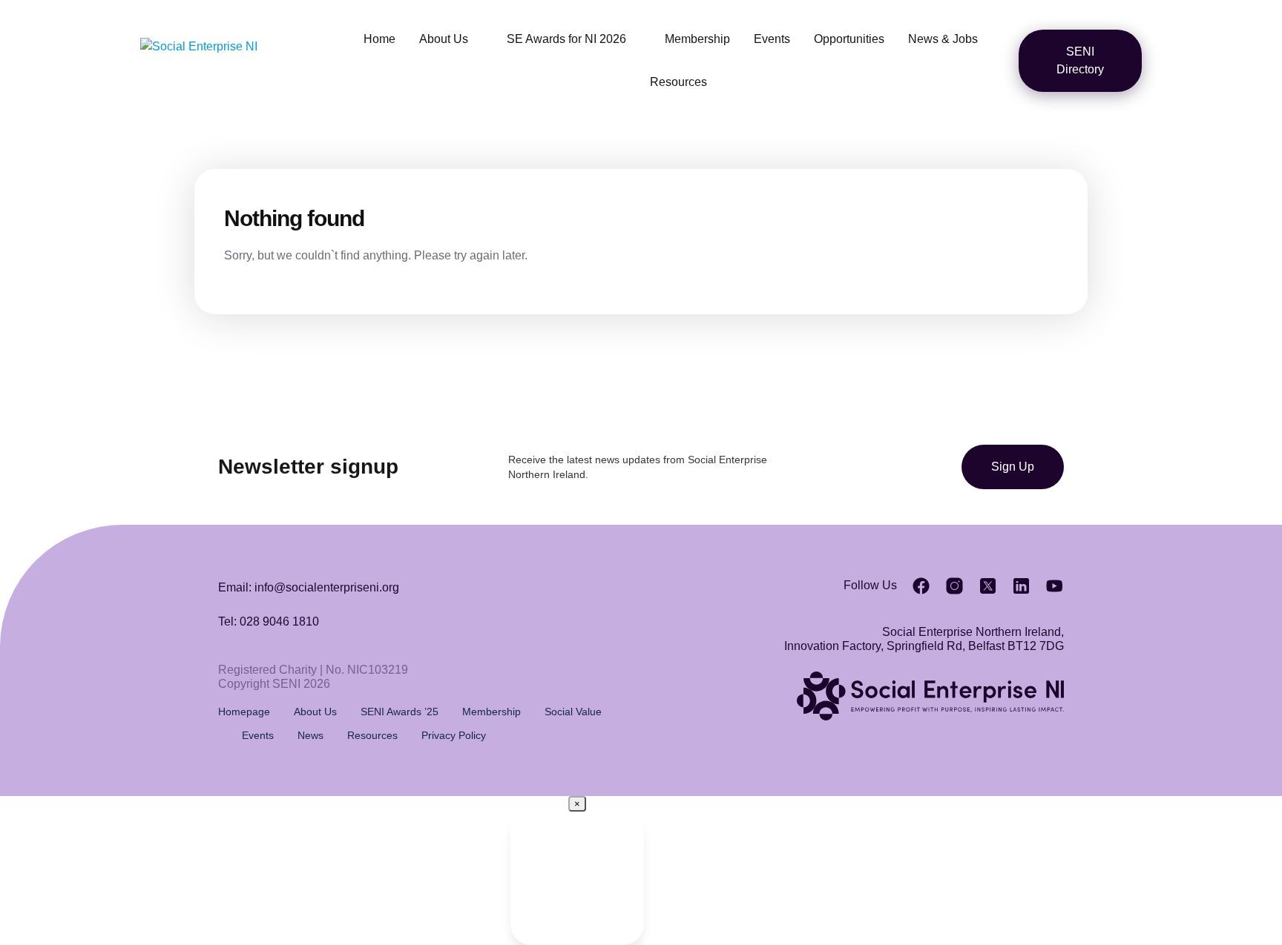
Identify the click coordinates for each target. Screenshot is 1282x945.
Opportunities (849, 39)
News (310, 735)
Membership (697, 39)
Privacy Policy (453, 735)
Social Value (573, 711)
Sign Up (1012, 466)
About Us (443, 39)
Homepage (244, 711)
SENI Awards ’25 (399, 711)
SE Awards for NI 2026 (566, 39)
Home (379, 39)
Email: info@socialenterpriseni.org (308, 587)
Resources (678, 82)
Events (772, 39)
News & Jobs (943, 39)
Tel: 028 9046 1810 (268, 621)
